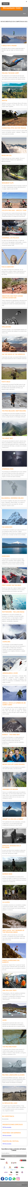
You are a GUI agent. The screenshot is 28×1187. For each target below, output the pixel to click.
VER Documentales (6, 1127)
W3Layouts (24, 1184)
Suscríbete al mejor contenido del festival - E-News (13, 1149)
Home (24, 13)
